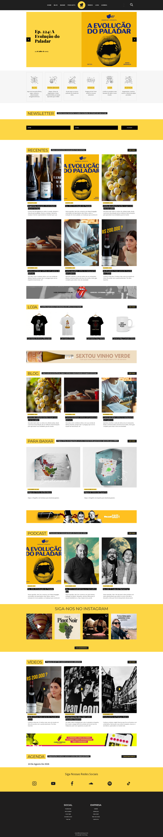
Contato (96, 819)
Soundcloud (68, 816)
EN (124, 4)
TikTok (68, 819)
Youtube (68, 814)
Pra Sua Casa (96, 816)
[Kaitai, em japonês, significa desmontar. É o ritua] (95, 626)
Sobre (96, 808)
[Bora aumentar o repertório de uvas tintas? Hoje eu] (124, 626)
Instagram (68, 811)
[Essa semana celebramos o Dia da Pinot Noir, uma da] (67, 626)
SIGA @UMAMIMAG (81, 648)
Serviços (96, 811)
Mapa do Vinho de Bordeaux (39, 492)
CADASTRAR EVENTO (129, 756)
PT (124, 6)
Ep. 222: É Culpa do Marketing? (116, 589)
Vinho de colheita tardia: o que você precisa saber (50, 36)
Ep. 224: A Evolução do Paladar (78, 206)
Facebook (68, 808)
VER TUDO (132, 150)
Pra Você (96, 814)
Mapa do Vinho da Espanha (95, 492)
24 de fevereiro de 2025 (43, 51)
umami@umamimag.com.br (81, 833)
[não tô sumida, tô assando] (39, 626)
